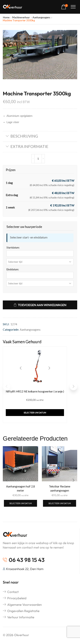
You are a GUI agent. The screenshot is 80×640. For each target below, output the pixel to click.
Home (6, 17)
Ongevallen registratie (23, 611)
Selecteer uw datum (35, 412)
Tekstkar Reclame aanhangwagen (59, 488)
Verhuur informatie (20, 617)
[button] (64, 6)
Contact (13, 592)
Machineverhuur (21, 17)
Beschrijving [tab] (24, 136)
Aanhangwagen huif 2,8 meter (20, 488)
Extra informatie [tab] (29, 146)
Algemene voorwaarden (24, 604)
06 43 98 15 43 (27, 559)
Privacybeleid (16, 598)
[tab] (40, 136)
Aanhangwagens (41, 17)
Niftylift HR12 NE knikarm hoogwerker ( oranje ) (35, 391)
